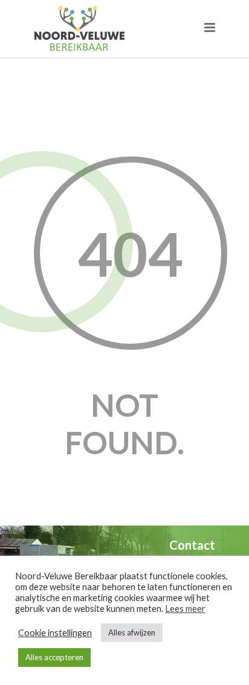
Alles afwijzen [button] (131, 632)
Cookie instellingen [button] (55, 633)
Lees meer (185, 608)
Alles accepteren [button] (54, 657)
